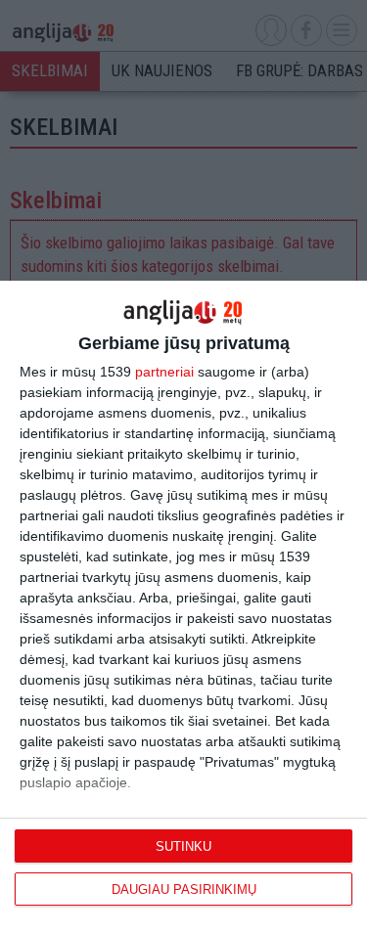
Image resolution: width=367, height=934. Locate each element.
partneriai (164, 371)
